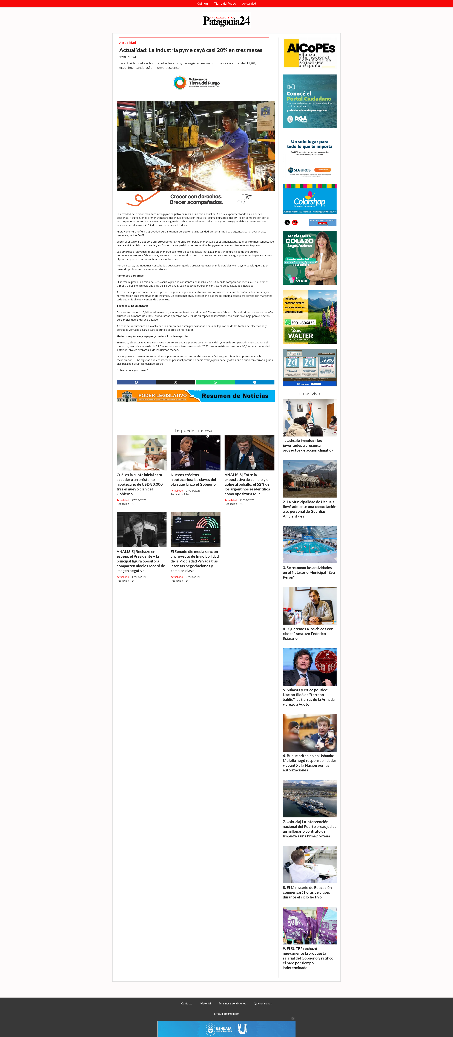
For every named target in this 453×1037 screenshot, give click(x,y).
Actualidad (249, 3)
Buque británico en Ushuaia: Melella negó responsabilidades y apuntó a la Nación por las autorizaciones (310, 762)
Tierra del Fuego (225, 3)
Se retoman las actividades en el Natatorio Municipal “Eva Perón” (309, 572)
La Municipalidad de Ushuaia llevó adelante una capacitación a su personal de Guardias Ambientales (309, 508)
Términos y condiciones (232, 1003)
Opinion (202, 3)
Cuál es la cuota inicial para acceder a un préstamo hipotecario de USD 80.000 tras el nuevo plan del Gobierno (140, 484)
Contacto (186, 1003)
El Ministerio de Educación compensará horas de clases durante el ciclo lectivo (307, 892)
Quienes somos (263, 1003)
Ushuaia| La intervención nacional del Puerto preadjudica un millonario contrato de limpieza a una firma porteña (309, 828)
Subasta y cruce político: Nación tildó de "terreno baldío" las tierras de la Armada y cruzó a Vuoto (309, 697)
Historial (205, 1003)
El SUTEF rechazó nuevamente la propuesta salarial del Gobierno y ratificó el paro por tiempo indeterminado (308, 958)
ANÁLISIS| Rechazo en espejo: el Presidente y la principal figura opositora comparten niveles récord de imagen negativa (141, 561)
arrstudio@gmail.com (226, 1013)
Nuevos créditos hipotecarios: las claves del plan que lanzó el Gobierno (193, 479)
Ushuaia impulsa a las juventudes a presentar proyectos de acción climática (308, 445)
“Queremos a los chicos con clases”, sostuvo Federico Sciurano (308, 634)
